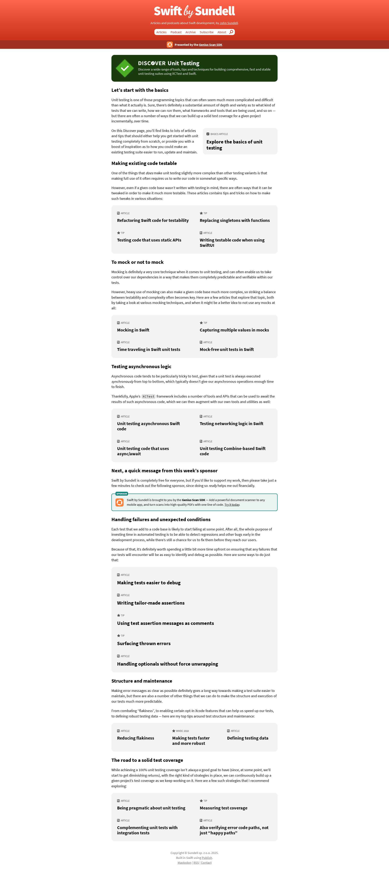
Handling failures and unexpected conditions (161, 519)
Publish (207, 858)
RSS (196, 862)
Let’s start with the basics (139, 90)
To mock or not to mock (137, 262)
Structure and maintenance (141, 681)
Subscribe (207, 32)
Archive (191, 32)
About (222, 32)
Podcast (176, 32)
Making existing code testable (144, 163)
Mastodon (184, 862)
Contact (206, 862)
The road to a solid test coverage (147, 760)
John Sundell (229, 23)
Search (232, 32)
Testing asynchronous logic (141, 366)
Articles (161, 32)
